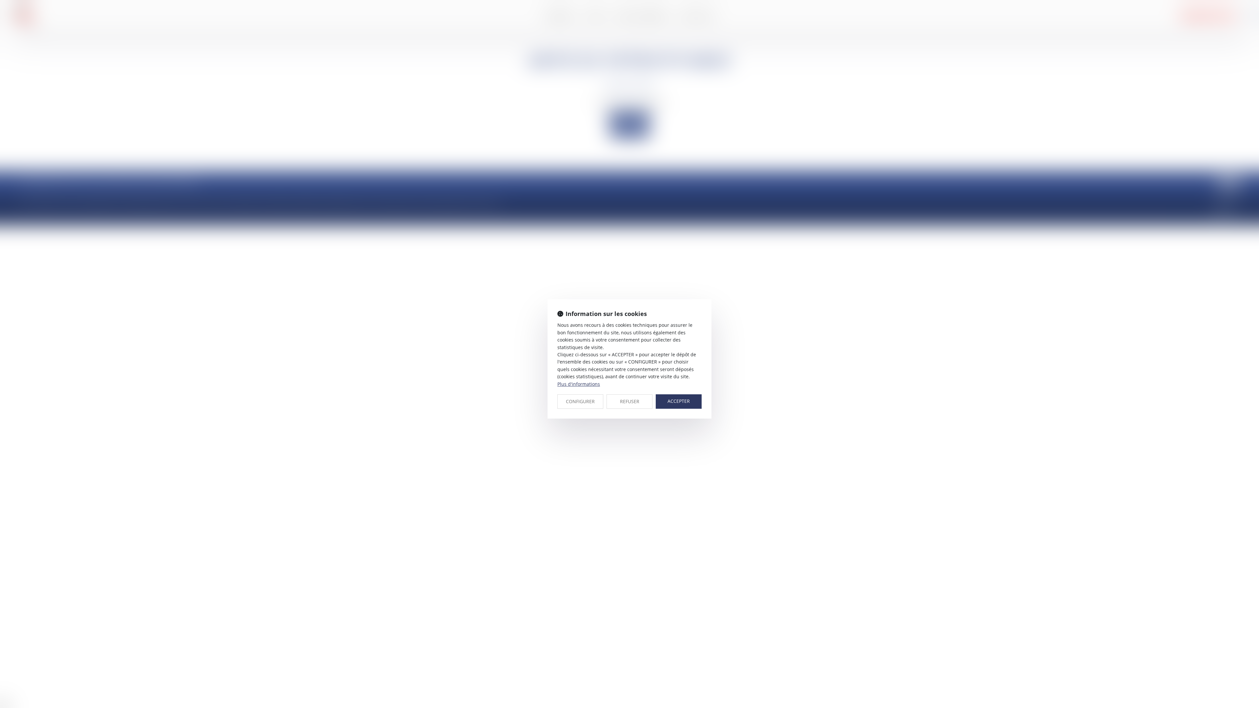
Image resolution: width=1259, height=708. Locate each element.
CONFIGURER (580, 401)
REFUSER (629, 401)
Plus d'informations (578, 384)
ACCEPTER (679, 401)
